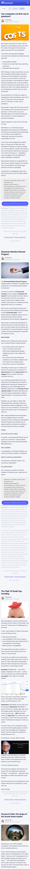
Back (4, 8)
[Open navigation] (27, 2)
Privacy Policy (9, 237)
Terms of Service (20, 237)
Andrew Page (8, 19)
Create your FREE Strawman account (15, 203)
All (9, 8)
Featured (15, 8)
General (22, 8)
